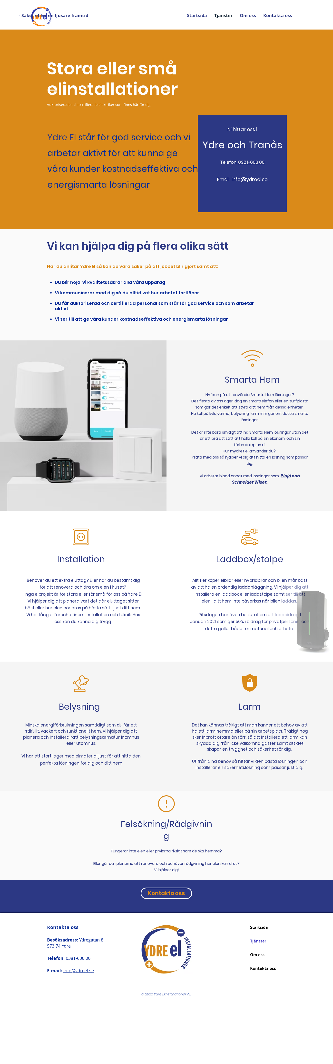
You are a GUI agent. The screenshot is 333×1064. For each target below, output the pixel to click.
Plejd (286, 476)
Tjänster (258, 941)
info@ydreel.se (250, 179)
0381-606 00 (251, 162)
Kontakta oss (263, 968)
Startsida (259, 927)
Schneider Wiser (249, 482)
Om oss (257, 954)
